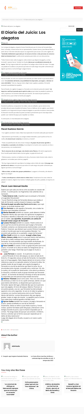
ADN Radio (16, 346)
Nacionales (15, 330)
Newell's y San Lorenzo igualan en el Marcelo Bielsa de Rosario (73, 387)
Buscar (71, 26)
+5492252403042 (7, 2)
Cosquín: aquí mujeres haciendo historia (15, 356)
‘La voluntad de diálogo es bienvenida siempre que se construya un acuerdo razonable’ (10, 389)
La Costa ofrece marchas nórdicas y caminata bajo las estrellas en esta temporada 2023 (42, 358)
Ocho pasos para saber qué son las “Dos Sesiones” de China (31, 385)
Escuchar (78, 8)
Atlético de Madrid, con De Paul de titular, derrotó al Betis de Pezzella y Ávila (52, 388)
